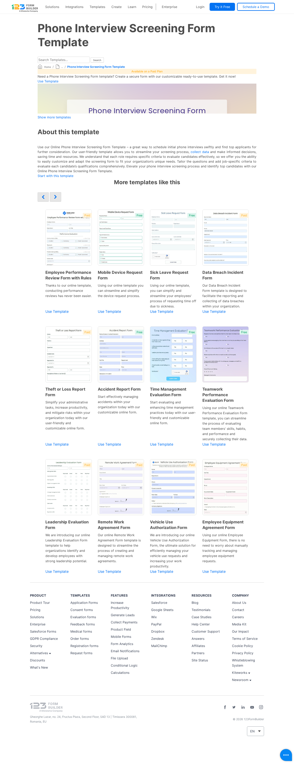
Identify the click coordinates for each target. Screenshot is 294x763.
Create (116, 7)
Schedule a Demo (256, 7)
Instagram (261, 707)
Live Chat (286, 755)
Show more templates (54, 117)
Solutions (52, 7)
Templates (97, 7)
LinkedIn (243, 707)
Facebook (225, 707)
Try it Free (222, 7)
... (62, 66)
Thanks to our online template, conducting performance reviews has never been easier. (68, 290)
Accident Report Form (119, 389)
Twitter (234, 707)
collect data (200, 152)
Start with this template (55, 176)
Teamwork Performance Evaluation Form (218, 395)
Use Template (48, 81)
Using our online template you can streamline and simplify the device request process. (120, 290)
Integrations (74, 7)
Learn (132, 7)
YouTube (252, 707)
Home (47, 66)
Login (200, 7)
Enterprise (169, 7)
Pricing (147, 7)
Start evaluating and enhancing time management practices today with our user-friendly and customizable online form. (173, 412)
